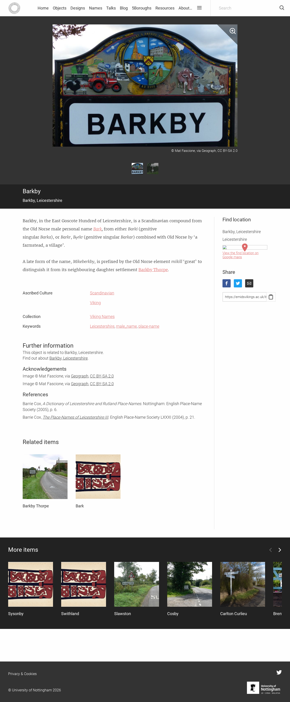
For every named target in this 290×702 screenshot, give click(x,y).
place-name (148, 326)
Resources (164, 8)
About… (185, 8)
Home (43, 8)
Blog (124, 8)
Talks (111, 8)
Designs (77, 8)
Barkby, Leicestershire (68, 358)
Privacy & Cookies (22, 674)
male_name (126, 326)
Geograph (79, 376)
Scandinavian (102, 293)
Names (95, 8)
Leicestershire (102, 326)
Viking (95, 302)
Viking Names (102, 316)
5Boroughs (141, 8)
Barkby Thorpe (153, 269)
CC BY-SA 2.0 (102, 376)
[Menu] (199, 8)
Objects (59, 8)
